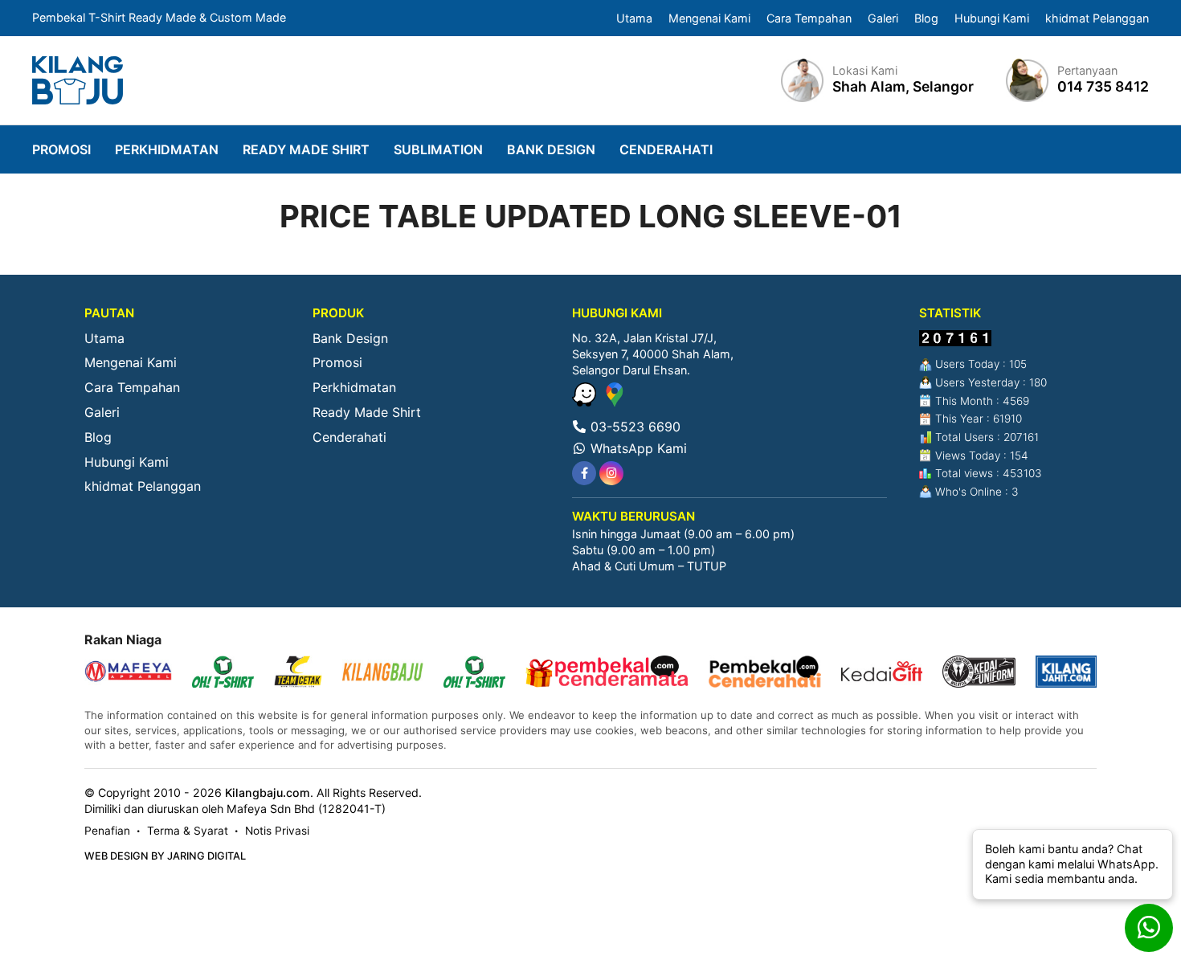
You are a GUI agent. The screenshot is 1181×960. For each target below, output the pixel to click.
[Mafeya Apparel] (128, 674)
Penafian (107, 830)
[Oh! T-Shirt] (223, 674)
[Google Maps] (615, 402)
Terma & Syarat (187, 830)
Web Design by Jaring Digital (165, 856)
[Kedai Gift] (881, 674)
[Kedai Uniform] (978, 674)
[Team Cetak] (298, 674)
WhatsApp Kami (636, 448)
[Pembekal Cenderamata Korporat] (607, 674)
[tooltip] (584, 473)
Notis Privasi (277, 830)
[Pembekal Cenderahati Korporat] (765, 674)
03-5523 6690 (633, 427)
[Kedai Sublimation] (474, 674)
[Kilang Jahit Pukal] (1066, 674)
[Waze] (586, 402)
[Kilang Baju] (77, 80)
